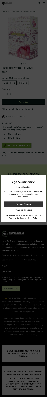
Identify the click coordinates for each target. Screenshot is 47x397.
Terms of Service (16, 218)
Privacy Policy (32, 218)
